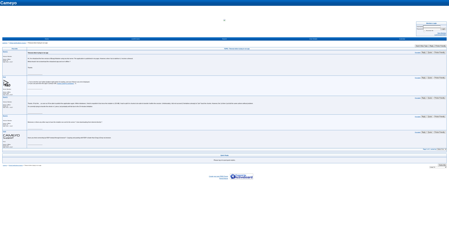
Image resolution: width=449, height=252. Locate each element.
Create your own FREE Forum (218, 176)
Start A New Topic (422, 46)
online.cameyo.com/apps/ (66, 83)
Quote (430, 52)
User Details (313, 39)
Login (443, 29)
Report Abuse (223, 178)
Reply (432, 46)
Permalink (417, 52)
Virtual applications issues (17, 43)
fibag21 (5, 51)
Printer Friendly (440, 46)
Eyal (4, 77)
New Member (442, 33)
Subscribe (442, 165)
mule (4, 131)
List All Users (136, 39)
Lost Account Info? (440, 35)
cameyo (4, 43)
